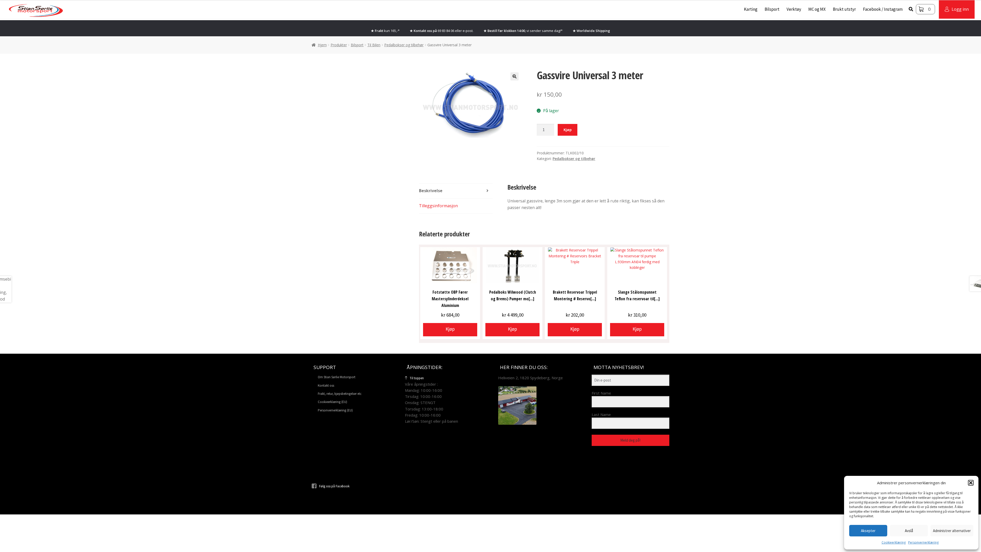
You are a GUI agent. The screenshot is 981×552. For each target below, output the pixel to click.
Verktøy (794, 9)
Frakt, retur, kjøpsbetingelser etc (339, 394)
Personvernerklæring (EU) (335, 410)
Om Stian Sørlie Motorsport (336, 377)
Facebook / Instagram (883, 9)
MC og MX (817, 9)
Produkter (339, 44)
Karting (750, 9)
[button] (970, 482)
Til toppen (417, 378)
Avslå (909, 530)
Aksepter (868, 530)
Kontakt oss (326, 385)
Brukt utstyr (844, 9)
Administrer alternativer (952, 530)
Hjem (322, 44)
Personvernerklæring (923, 542)
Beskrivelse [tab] (430, 190)
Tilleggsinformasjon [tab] (438, 206)
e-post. (468, 30)
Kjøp (568, 129)
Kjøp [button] (450, 329)
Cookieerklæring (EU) (332, 402)
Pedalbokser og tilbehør (404, 44)
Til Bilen (373, 44)
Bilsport (772, 9)
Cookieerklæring (894, 542)
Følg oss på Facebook (334, 486)
